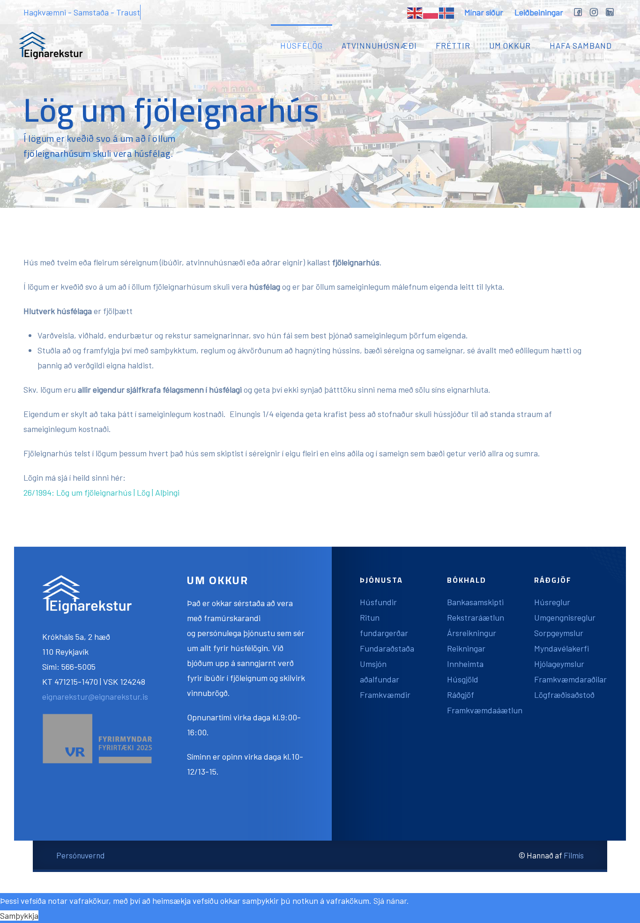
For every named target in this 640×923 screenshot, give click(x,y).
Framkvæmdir (385, 694)
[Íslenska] (447, 12)
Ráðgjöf (460, 694)
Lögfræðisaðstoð (564, 694)
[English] (415, 12)
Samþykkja (19, 915)
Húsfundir (378, 602)
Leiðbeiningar (538, 12)
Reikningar (466, 648)
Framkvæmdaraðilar (570, 679)
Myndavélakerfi (561, 648)
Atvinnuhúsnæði (379, 45)
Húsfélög (301, 45)
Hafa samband (581, 45)
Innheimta (465, 664)
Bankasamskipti (475, 602)
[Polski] (431, 12)
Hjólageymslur (559, 664)
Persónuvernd (80, 855)
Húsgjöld (462, 679)
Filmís (574, 855)
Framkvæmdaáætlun (484, 710)
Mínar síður (483, 12)
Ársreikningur (471, 633)
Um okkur (510, 45)
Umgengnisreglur (564, 617)
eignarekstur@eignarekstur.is (95, 696)
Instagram (594, 13)
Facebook (578, 13)
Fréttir (453, 45)
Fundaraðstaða (387, 648)
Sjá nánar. (391, 900)
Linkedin (610, 13)
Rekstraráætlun (475, 617)
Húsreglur (552, 602)
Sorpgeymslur (558, 633)
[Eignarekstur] (51, 45)
